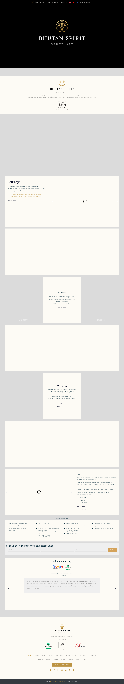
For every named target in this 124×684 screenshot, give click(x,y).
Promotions (92, 655)
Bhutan (50, 2)
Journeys (82, 655)
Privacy (77, 659)
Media (71, 659)
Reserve (40, 659)
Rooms (48, 659)
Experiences (60, 655)
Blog (43, 655)
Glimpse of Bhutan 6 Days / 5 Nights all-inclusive (26, 194)
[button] (52, 201)
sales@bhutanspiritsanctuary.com (62, 638)
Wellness (63, 659)
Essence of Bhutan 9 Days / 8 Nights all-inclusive (26, 196)
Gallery (74, 655)
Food (68, 655)
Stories (55, 659)
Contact (50, 655)
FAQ (84, 659)
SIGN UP (112, 550)
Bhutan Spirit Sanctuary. (57, 681)
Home (30, 655)
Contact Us (63, 2)
